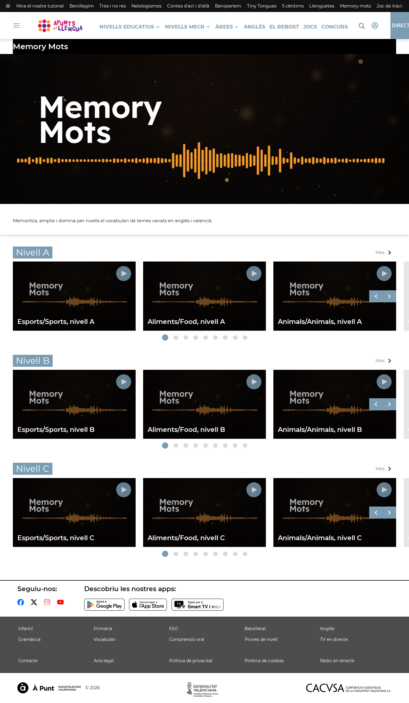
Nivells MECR (185, 27)
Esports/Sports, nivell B (56, 429)
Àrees (224, 27)
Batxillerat (255, 628)
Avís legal (104, 660)
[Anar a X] (35, 602)
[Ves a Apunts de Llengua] (60, 25)
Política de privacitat (191, 660)
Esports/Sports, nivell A (55, 321)
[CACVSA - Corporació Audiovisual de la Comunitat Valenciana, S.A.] (348, 687)
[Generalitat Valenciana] (203, 689)
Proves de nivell (261, 639)
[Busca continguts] (361, 26)
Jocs (310, 27)
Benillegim (81, 6)
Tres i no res (112, 6)
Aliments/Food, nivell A (186, 321)
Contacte (27, 660)
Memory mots (355, 6)
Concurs (334, 27)
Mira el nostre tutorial (40, 6)
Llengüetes (321, 6)
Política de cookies (264, 660)
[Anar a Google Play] (104, 605)
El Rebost (284, 27)
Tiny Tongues (261, 6)
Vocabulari (105, 639)
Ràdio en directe (337, 660)
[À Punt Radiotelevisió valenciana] (49, 687)
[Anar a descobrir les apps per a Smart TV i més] (198, 605)
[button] (165, 337)
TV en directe (334, 639)
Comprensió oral (186, 639)
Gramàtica (29, 639)
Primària (103, 628)
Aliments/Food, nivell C (186, 538)
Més (379, 252)
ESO (173, 628)
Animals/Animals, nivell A (320, 321)
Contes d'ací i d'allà (188, 6)
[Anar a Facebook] (21, 602)
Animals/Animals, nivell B (320, 429)
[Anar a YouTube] (61, 602)
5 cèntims (293, 6)
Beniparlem (228, 6)
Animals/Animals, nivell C (320, 538)
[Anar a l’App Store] (148, 605)
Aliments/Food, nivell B (186, 429)
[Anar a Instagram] (48, 602)
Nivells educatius (126, 27)
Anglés (254, 27)
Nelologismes (146, 6)
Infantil (25, 628)
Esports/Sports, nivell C (55, 538)
